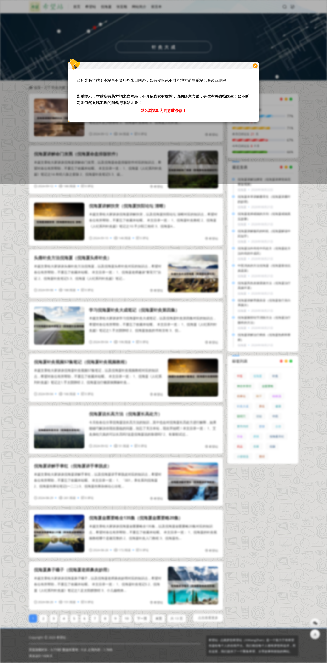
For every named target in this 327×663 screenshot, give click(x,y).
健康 (278, 406)
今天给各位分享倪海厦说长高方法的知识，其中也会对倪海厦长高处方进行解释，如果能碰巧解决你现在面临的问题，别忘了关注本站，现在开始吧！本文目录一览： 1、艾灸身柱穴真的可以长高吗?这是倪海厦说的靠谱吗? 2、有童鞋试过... (152, 428)
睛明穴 (241, 416)
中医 (240, 376)
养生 (262, 406)
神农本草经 (244, 386)
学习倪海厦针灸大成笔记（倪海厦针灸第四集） (134, 310)
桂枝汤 (276, 396)
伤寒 (256, 446)
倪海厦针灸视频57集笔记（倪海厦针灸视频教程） (81, 362)
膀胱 (256, 436)
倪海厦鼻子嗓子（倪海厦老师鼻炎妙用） (73, 569)
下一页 (142, 618)
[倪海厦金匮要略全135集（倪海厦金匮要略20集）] (59, 533)
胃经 (262, 456)
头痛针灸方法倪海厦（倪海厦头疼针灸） (73, 258)
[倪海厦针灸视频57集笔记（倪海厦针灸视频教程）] (193, 378)
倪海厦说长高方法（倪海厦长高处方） (125, 414)
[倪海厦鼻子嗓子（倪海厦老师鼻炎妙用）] (193, 585)
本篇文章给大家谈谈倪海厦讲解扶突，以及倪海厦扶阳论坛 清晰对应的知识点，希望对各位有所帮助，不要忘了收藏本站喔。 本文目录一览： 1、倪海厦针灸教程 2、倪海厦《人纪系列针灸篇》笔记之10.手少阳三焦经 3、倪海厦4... (153, 220)
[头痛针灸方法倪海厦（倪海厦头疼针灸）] (193, 273)
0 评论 (89, 186)
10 (127, 618)
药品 (240, 446)
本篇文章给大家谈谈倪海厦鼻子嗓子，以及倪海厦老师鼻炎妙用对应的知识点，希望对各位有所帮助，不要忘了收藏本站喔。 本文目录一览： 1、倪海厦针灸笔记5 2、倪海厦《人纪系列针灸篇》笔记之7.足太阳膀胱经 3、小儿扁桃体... (97, 584)
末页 (158, 618)
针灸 (275, 376)
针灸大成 (242, 406)
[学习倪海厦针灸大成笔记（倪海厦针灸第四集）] (59, 326)
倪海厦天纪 (277, 436)
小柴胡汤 (242, 456)
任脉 (272, 446)
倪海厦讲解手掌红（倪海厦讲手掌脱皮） (73, 466)
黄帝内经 (242, 426)
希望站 (158, 186)
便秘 (259, 416)
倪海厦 (257, 376)
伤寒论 (241, 396)
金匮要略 (267, 386)
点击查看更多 (208, 617)
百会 (240, 436)
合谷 (278, 426)
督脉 (262, 426)
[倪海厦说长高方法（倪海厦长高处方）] (59, 429)
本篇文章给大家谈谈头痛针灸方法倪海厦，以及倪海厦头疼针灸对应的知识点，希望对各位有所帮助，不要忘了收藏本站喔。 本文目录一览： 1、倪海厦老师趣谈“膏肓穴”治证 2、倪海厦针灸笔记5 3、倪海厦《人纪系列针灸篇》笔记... (97, 272)
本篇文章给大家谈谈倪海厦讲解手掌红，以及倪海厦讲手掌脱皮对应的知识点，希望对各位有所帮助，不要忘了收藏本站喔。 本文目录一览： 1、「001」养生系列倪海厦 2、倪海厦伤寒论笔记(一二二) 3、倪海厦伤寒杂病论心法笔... (97, 480)
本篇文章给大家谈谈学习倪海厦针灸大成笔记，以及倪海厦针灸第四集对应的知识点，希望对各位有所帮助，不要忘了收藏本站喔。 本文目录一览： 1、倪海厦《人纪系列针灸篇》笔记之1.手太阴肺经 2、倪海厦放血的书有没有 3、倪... (153, 324)
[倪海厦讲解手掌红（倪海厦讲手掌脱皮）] (193, 481)
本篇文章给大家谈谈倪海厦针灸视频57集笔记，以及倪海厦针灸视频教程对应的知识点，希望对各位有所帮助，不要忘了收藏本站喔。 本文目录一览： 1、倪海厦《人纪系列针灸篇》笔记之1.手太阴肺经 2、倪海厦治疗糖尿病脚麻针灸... (98, 376)
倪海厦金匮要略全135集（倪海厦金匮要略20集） (136, 518)
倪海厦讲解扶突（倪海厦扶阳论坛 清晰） (128, 206)
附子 (259, 396)
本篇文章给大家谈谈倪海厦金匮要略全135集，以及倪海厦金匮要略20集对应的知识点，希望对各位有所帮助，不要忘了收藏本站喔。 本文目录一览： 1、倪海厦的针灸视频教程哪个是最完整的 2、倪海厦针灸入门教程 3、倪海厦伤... (153, 532)
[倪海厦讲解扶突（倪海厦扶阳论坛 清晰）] (59, 221)
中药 (275, 416)
